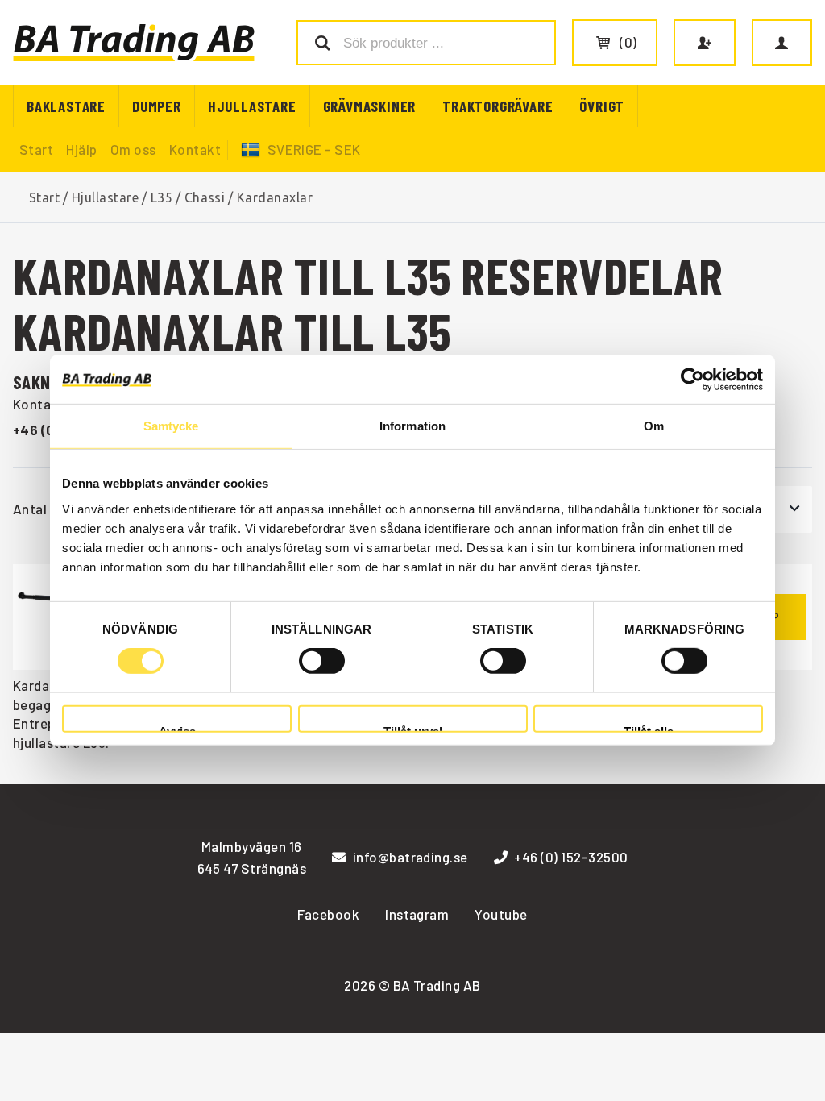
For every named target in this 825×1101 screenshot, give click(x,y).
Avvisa (177, 729)
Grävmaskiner (370, 106)
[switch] (322, 661)
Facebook (328, 914)
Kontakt (195, 149)
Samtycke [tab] (171, 426)
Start (36, 149)
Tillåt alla (649, 729)
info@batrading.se (410, 857)
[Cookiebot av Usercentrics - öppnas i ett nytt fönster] (692, 380)
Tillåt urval (412, 729)
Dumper (156, 106)
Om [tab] (654, 426)
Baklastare (66, 106)
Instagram (417, 914)
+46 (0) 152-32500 (571, 857)
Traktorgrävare (497, 106)
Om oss (133, 149)
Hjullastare (252, 106)
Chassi (205, 197)
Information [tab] (412, 426)
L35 (161, 197)
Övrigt (601, 106)
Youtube (501, 914)
